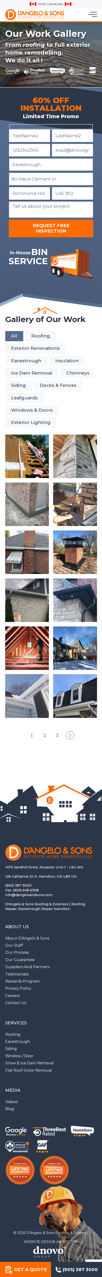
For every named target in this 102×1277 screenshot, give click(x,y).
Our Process (17, 952)
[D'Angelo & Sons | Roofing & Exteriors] (23, 14)
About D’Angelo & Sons (27, 938)
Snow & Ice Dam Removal (29, 1063)
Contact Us (15, 1003)
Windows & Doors (32, 410)
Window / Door (19, 1056)
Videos (11, 1102)
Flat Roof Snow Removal (28, 1070)
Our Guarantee (20, 960)
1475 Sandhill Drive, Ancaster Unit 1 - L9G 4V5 (44, 867)
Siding (18, 385)
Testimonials (16, 974)
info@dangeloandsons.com (29, 895)
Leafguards (24, 398)
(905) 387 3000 (18, 885)
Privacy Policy (18, 988)
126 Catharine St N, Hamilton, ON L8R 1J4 (41, 876)
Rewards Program (22, 981)
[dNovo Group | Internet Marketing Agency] (51, 1251)
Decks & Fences (58, 385)
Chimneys (77, 373)
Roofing (40, 336)
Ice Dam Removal (31, 373)
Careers (12, 995)
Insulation (67, 360)
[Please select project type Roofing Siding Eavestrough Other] (51, 164)
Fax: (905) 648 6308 (22, 890)
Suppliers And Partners (27, 967)
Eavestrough (26, 360)
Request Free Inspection (51, 228)
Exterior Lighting (31, 422)
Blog (9, 1109)
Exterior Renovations (35, 348)
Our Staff (14, 945)
